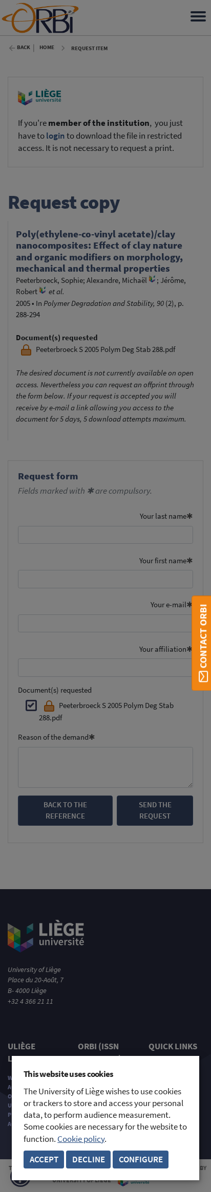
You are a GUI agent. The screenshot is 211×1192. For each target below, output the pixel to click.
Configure (141, 1159)
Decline (88, 1159)
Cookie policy (80, 1139)
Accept (44, 1159)
